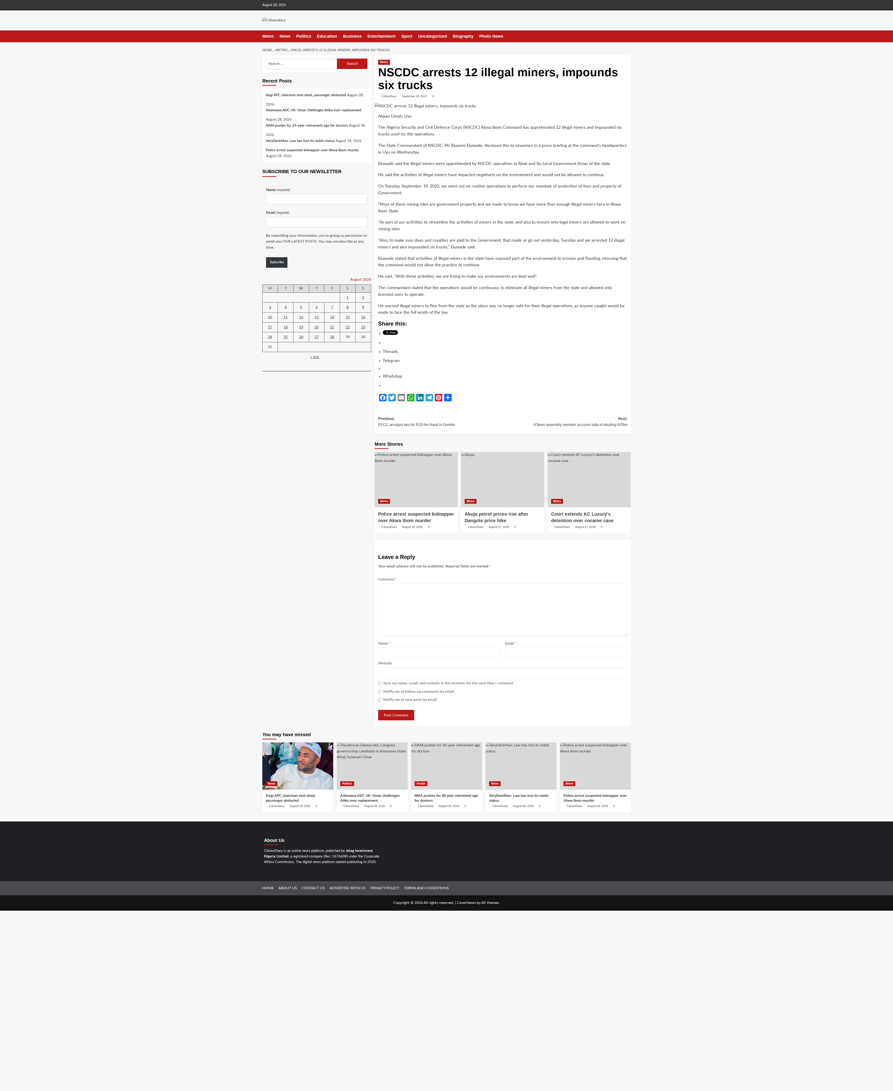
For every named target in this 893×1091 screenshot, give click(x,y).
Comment (387, 579)
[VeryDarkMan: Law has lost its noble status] (521, 766)
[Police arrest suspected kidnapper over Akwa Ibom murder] (416, 479)
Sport (406, 36)
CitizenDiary (389, 96)
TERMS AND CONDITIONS (426, 888)
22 (348, 327)
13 (316, 317)
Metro (268, 36)
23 (363, 327)
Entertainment (381, 36)
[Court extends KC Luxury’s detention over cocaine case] (589, 479)
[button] (628, 36)
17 (270, 327)
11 (285, 317)
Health (421, 783)
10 (270, 317)
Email (510, 643)
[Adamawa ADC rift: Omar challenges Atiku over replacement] (372, 766)
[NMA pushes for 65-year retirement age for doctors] (446, 766)
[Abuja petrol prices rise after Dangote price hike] (502, 479)
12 (301, 317)
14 (332, 317)
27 (316, 337)
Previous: (416, 422)
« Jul (314, 357)
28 (332, 337)
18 (285, 327)
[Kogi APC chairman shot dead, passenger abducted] (297, 766)
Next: (580, 422)
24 (270, 337)
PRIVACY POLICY (384, 888)
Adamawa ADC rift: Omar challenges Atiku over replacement (313, 110)
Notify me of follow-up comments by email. (419, 691)
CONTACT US (313, 888)
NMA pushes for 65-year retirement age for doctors (307, 126)
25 (285, 337)
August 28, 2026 (412, 527)
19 (301, 327)
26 (301, 337)
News (285, 36)
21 (332, 327)
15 (348, 317)
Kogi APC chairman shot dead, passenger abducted (306, 95)
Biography (463, 36)
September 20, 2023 (414, 96)
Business (352, 36)
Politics (303, 36)
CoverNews (466, 903)
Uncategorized (432, 36)
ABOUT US (287, 888)
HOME (268, 888)
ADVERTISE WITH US (348, 888)
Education (327, 36)
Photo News (491, 36)
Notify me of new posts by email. (410, 700)
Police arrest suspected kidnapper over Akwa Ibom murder (312, 150)
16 (363, 317)
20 (316, 327)
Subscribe (277, 262)
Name (384, 643)
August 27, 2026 (499, 527)
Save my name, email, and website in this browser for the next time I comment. (448, 683)
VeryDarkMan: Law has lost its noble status (300, 141)
